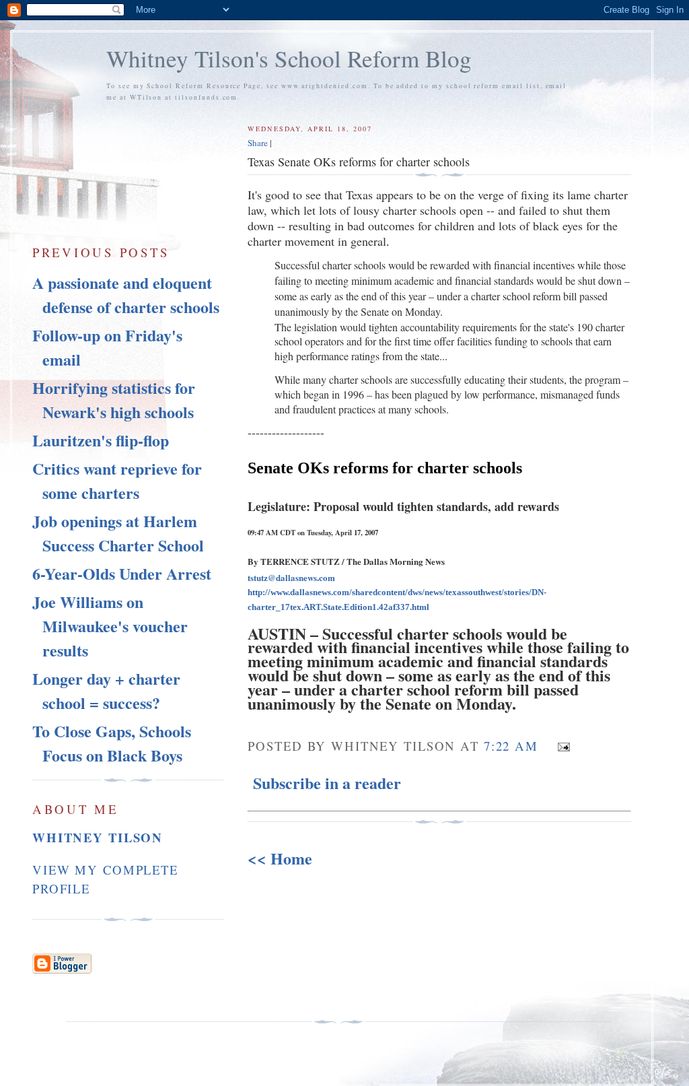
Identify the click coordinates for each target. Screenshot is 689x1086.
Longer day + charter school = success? (106, 690)
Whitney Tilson (97, 837)
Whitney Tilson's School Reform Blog (289, 58)
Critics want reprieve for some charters (117, 480)
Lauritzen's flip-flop (100, 440)
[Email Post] (560, 744)
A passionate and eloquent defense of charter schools (125, 294)
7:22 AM (511, 745)
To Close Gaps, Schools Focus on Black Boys (111, 743)
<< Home (280, 858)
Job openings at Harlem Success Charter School (118, 533)
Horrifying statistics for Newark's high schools (113, 399)
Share (258, 143)
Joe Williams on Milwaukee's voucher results (110, 626)
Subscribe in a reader (327, 782)
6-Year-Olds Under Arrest (121, 573)
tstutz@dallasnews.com (291, 577)
